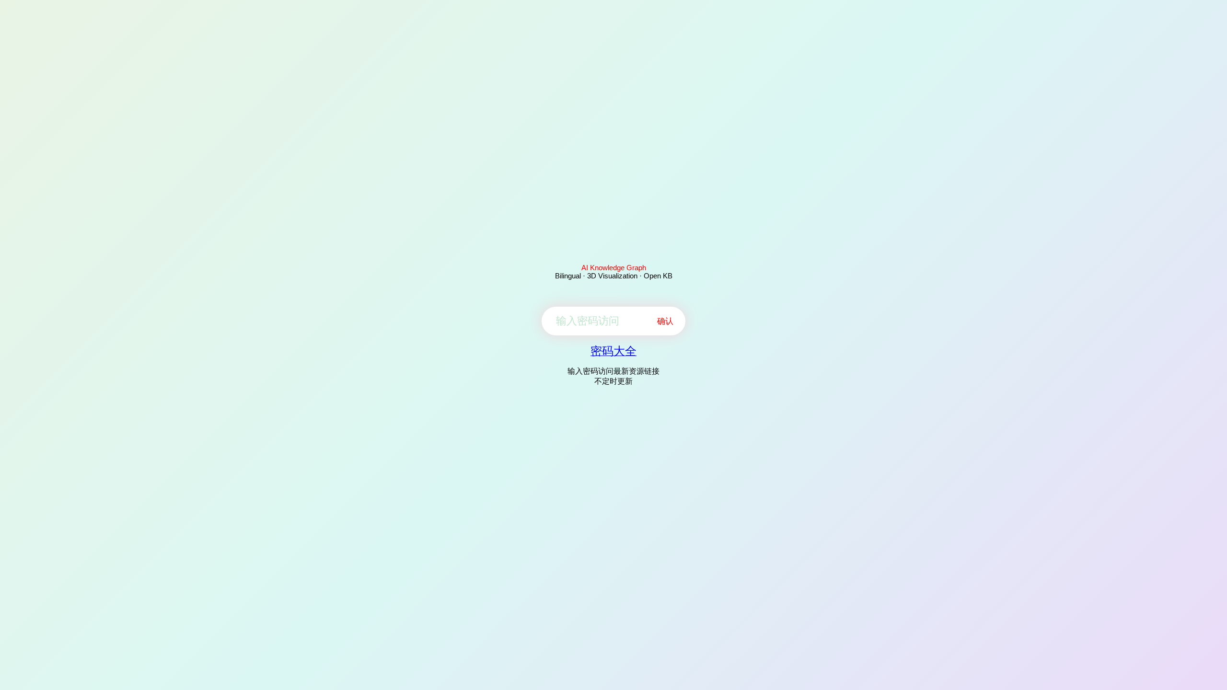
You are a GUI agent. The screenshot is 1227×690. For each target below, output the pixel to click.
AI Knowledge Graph (613, 268)
